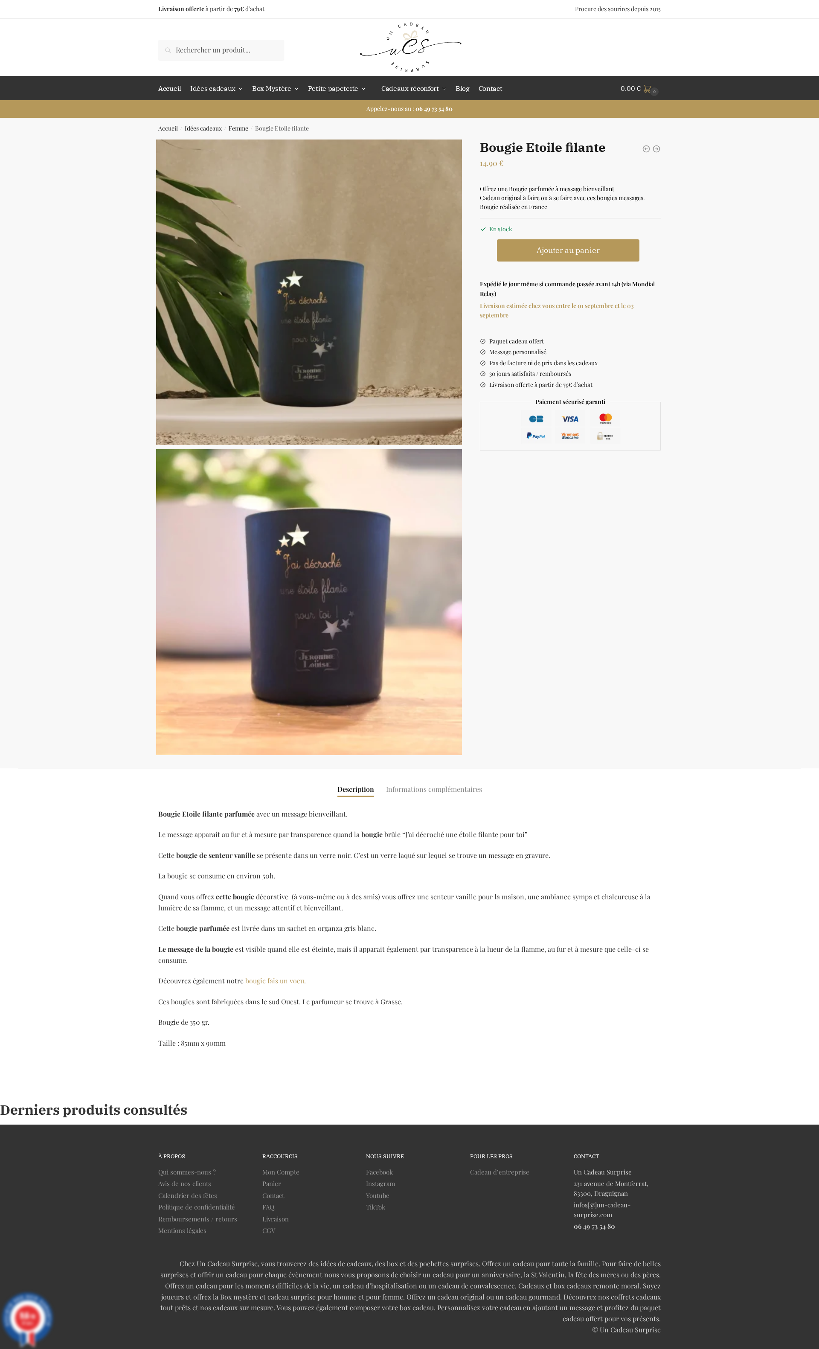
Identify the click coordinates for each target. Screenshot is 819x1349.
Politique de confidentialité (196, 1207)
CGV (268, 1230)
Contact (273, 1195)
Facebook (379, 1172)
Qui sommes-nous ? (187, 1172)
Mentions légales (182, 1230)
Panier (271, 1183)
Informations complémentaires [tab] (434, 789)
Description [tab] (355, 789)
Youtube (377, 1195)
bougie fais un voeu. (275, 980)
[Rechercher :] (221, 49)
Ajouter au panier (568, 250)
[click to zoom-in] (309, 292)
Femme (238, 128)
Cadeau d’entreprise (499, 1172)
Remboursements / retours (197, 1219)
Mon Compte (280, 1172)
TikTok (375, 1207)
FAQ (268, 1207)
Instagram (380, 1183)
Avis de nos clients (184, 1183)
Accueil (168, 128)
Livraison (275, 1219)
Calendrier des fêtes (187, 1195)
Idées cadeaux (203, 128)
